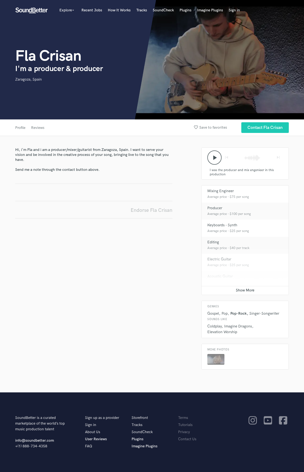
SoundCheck (163, 10)
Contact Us (187, 439)
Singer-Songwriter (264, 313)
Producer (214, 208)
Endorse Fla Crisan (151, 210)
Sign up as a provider (102, 418)
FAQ (88, 446)
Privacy (184, 432)
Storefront (140, 418)
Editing (213, 242)
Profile (20, 128)
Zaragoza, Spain (28, 79)
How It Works (119, 10)
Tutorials (185, 425)
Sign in (234, 10)
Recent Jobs (91, 10)
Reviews (37, 128)
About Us (92, 432)
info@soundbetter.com (34, 440)
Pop (225, 313)
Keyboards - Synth (222, 225)
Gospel (213, 313)
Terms (183, 418)
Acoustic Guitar (220, 276)
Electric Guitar (219, 259)
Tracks (141, 10)
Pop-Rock (238, 313)
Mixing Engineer (220, 191)
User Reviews (96, 439)
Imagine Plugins (210, 10)
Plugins (185, 10)
